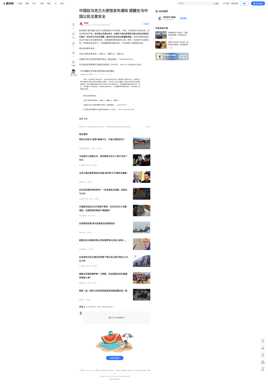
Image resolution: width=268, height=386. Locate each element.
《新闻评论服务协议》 (107, 307)
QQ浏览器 (137, 370)
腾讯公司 (112, 379)
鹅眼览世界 (82, 283)
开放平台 (110, 370)
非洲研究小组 (83, 199)
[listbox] (114, 216)
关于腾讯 (82, 370)
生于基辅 (82, 165)
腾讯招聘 (123, 370)
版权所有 (117, 379)
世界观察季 (82, 249)
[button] (183, 18)
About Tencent (90, 370)
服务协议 (98, 370)
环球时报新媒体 (84, 148)
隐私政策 (104, 370)
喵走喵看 (82, 182)
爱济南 (81, 299)
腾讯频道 (143, 370)
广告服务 (117, 370)
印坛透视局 (82, 215)
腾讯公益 (130, 370)
